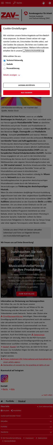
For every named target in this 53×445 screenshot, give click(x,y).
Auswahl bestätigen (26, 85)
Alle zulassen (26, 93)
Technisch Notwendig (15, 60)
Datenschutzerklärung (34, 51)
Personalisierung (13, 68)
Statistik (10, 64)
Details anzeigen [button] (10, 75)
